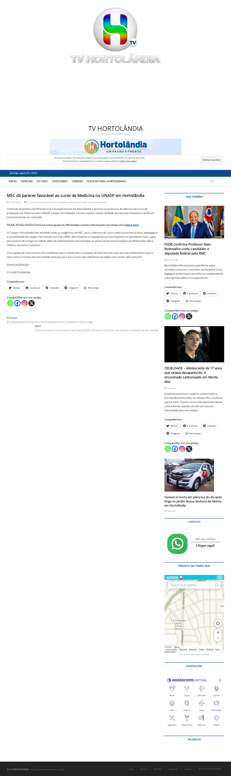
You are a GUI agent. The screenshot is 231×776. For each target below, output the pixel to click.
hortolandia (62, 202)
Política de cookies (128, 161)
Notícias (27, 181)
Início (13, 181)
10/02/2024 (15, 202)
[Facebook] (17, 303)
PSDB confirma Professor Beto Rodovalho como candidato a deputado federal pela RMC (187, 248)
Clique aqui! (205, 545)
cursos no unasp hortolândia (42, 202)
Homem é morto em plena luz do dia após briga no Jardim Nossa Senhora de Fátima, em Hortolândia (193, 501)
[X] (31, 303)
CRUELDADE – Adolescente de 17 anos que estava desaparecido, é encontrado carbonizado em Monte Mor (193, 375)
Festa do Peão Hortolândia (106, 181)
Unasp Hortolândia (97, 202)
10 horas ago (172, 260)
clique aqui (131, 224)
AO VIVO (42, 181)
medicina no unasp (78, 202)
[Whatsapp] (10, 303)
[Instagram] (24, 303)
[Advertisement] (115, 95)
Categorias (60, 181)
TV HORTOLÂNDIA (115, 128)
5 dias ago (171, 388)
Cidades (77, 181)
